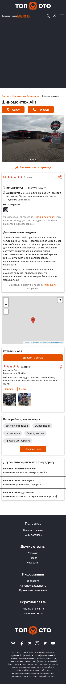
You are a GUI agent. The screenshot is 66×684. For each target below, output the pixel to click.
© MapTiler (35, 342)
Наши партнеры (33, 535)
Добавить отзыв (33, 357)
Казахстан (33, 562)
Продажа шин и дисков (18, 440)
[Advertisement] (33, 55)
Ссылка (22, 389)
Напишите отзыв (44, 217)
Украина (33, 553)
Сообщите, (51, 284)
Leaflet (26, 342)
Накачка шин (13, 433)
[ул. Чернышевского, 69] (33, 320)
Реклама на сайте (33, 608)
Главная (5, 96)
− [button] (6, 305)
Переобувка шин (35, 433)
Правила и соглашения (33, 590)
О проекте (33, 580)
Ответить (9, 389)
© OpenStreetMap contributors (52, 342)
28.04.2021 (26, 367)
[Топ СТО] (33, 6)
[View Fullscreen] (6, 311)
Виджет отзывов (33, 530)
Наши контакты (33, 613)
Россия (33, 557)
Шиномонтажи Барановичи (25, 96)
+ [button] (6, 300)
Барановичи (23, 16)
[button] (30, 159)
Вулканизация (42, 425)
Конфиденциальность (33, 585)
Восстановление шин (17, 425)
